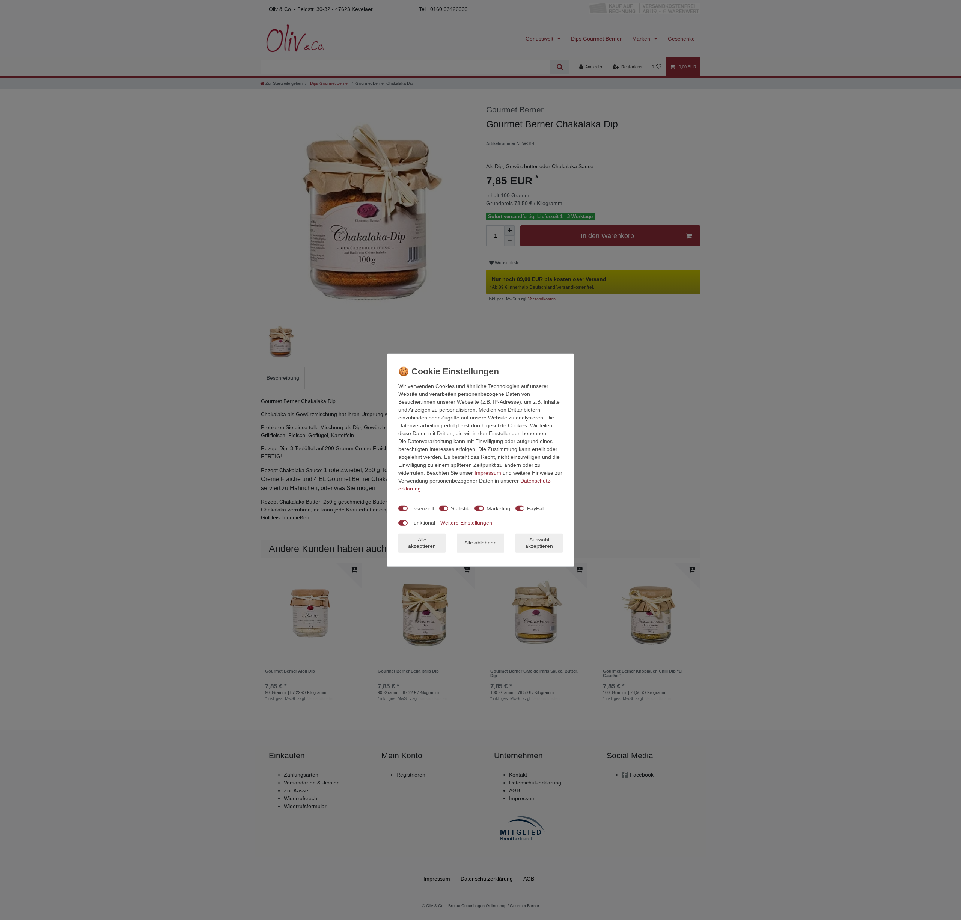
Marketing (498, 508)
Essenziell (422, 508)
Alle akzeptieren (422, 542)
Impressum (487, 473)
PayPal (535, 508)
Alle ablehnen (480, 543)
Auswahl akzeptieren (539, 542)
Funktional (422, 523)
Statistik (460, 508)
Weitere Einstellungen (466, 523)
